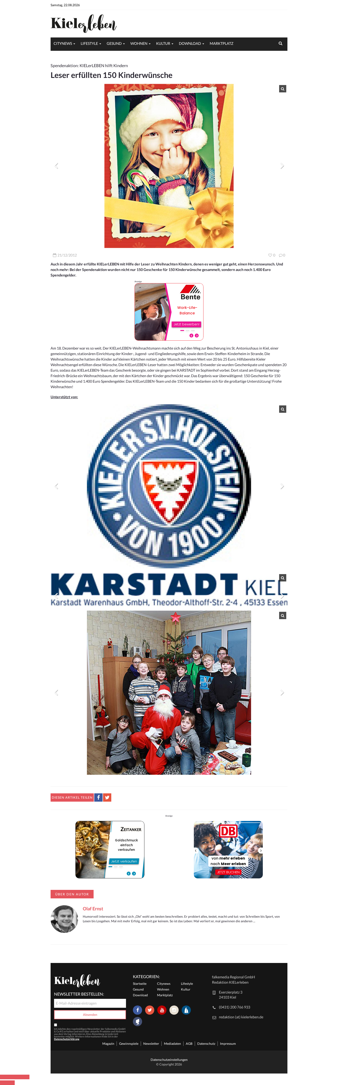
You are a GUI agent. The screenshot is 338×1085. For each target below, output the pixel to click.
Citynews (63, 43)
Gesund (114, 43)
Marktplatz (221, 43)
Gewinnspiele (128, 1043)
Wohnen (138, 43)
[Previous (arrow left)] (3, 1082)
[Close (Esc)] (3, 1077)
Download (190, 43)
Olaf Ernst (93, 908)
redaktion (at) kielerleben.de (241, 1017)
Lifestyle (89, 43)
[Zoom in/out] (25, 1077)
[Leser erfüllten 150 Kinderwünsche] (169, 166)
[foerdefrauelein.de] (137, 1022)
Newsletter (151, 1043)
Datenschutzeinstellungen (169, 1060)
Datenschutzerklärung (66, 1038)
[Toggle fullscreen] (18, 1077)
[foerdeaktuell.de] (186, 1010)
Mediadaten (172, 1043)
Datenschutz (206, 1043)
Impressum (228, 1043)
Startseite (139, 983)
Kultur (163, 43)
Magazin (108, 1043)
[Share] (11, 1077)
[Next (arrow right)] (11, 1082)
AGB (189, 1043)
